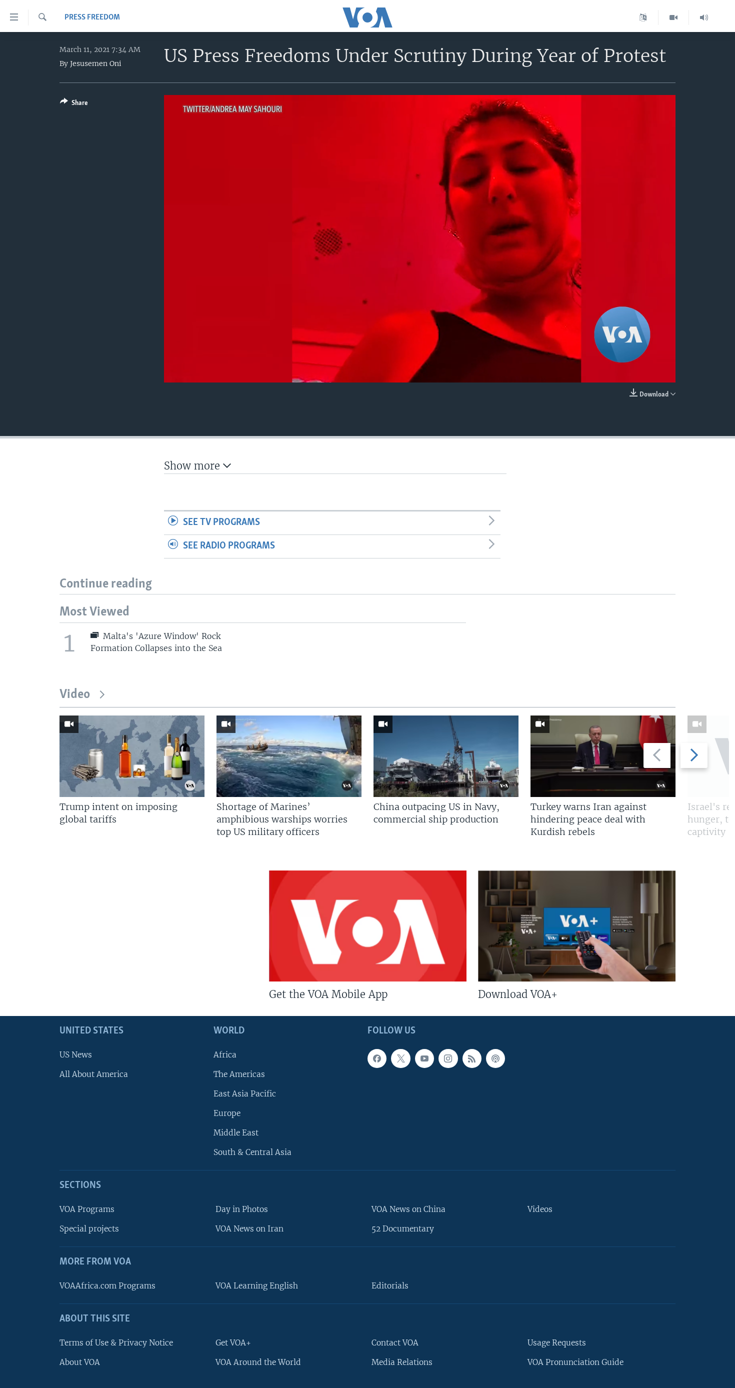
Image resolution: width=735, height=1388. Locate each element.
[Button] (74, 104)
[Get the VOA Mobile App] (367, 926)
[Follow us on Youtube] (424, 1058)
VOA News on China (409, 1209)
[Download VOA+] (577, 926)
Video (75, 695)
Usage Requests (557, 1342)
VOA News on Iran (250, 1229)
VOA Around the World (258, 1361)
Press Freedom (92, 18)
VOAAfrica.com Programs (108, 1285)
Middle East (236, 1133)
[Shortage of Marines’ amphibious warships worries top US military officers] (289, 756)
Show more (193, 466)
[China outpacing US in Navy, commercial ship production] (446, 756)
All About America (94, 1073)
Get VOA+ (233, 1342)
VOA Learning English (257, 1285)
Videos (540, 1209)
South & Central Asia (253, 1152)
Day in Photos (242, 1209)
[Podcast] (495, 1058)
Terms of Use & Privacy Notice (116, 1342)
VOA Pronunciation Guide (576, 1361)
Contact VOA (395, 1342)
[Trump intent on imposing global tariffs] (132, 756)
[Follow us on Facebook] (377, 1058)
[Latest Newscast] (704, 17)
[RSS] (472, 1058)
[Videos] (673, 17)
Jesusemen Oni (96, 63)
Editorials (390, 1285)
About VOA (80, 1361)
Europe (227, 1113)
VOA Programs (87, 1209)
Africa (225, 1054)
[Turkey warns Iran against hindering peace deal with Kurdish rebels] (603, 756)
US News (76, 1054)
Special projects (89, 1229)
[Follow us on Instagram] (448, 1058)
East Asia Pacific (245, 1093)
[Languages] (643, 17)
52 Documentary (403, 1229)
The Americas (239, 1073)
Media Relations (402, 1361)
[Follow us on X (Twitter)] (400, 1058)
